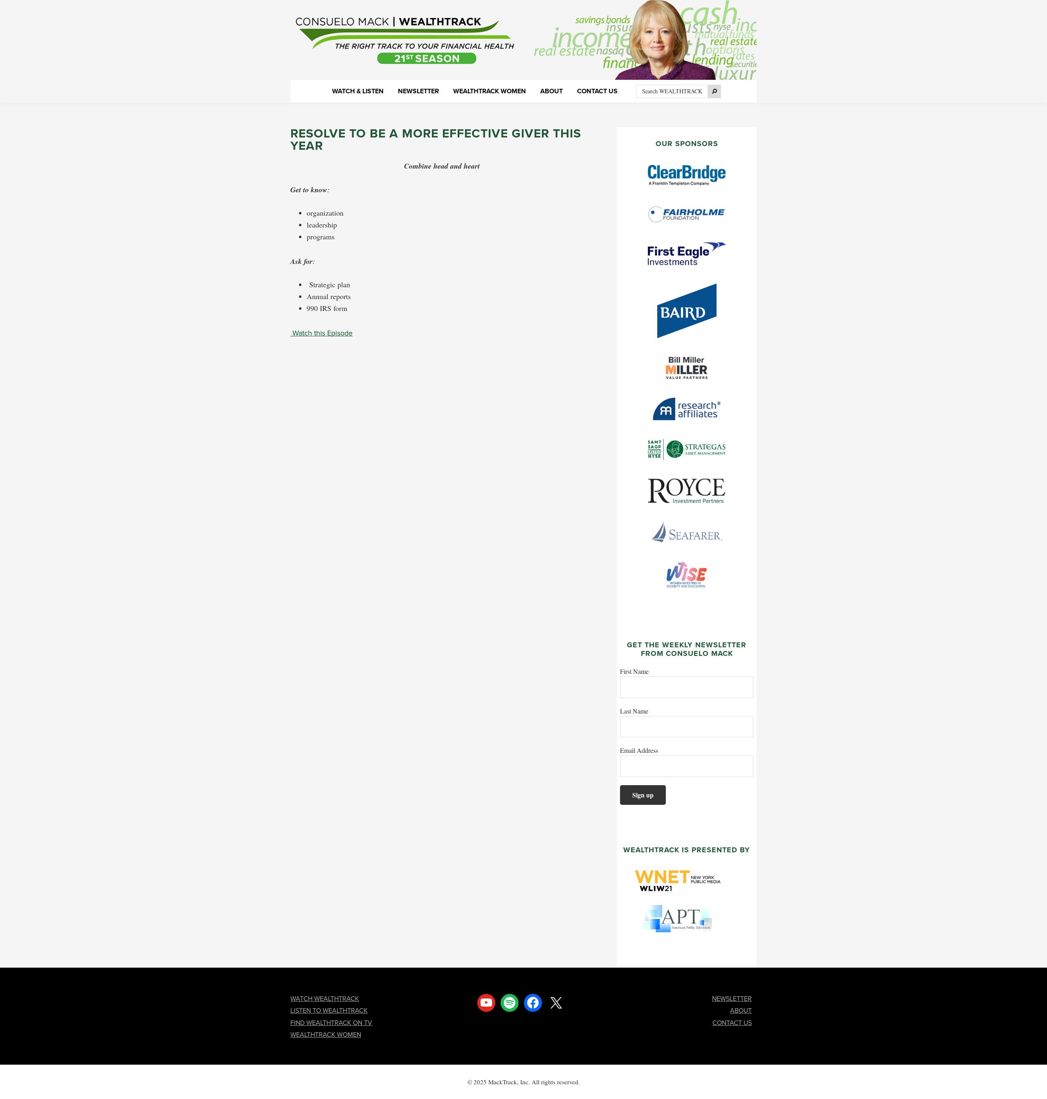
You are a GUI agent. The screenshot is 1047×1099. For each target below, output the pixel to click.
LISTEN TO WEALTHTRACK (329, 1010)
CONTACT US (732, 1022)
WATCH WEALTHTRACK (324, 998)
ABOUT (741, 1010)
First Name (634, 671)
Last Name (634, 711)
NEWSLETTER (732, 998)
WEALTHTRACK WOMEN (325, 1034)
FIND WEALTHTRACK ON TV (331, 1022)
